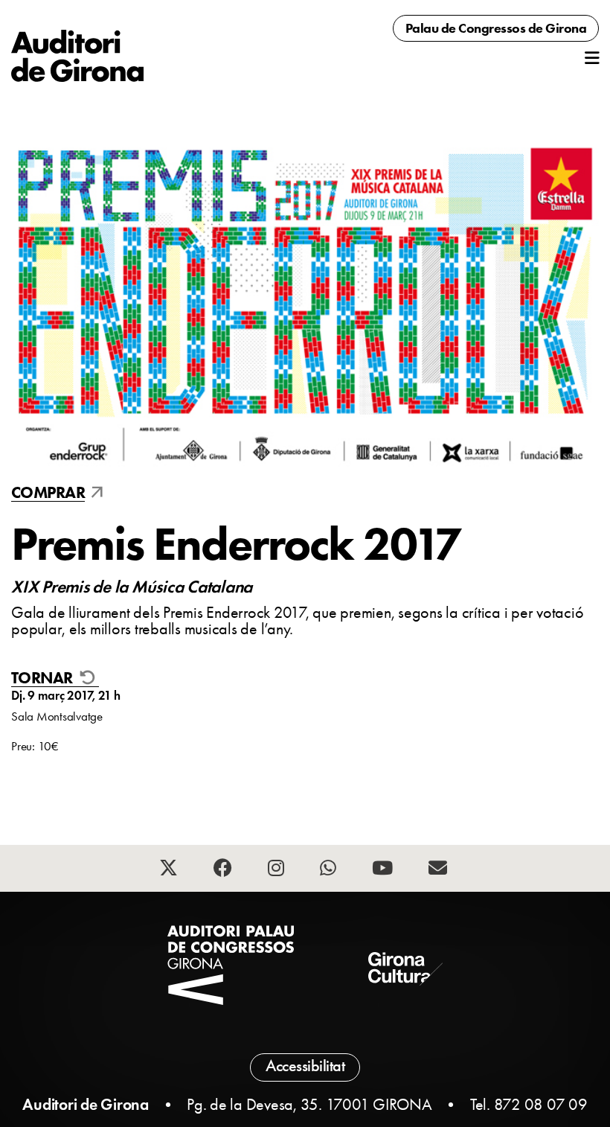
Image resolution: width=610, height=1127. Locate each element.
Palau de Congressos (496, 28)
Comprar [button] (48, 493)
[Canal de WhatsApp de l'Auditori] (330, 870)
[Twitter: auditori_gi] (170, 870)
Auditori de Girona (85, 1104)
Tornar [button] (43, 678)
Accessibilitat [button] (305, 1066)
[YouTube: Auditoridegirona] (384, 870)
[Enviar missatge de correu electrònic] (439, 870)
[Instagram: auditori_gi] (278, 870)
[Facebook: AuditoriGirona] (225, 870)
